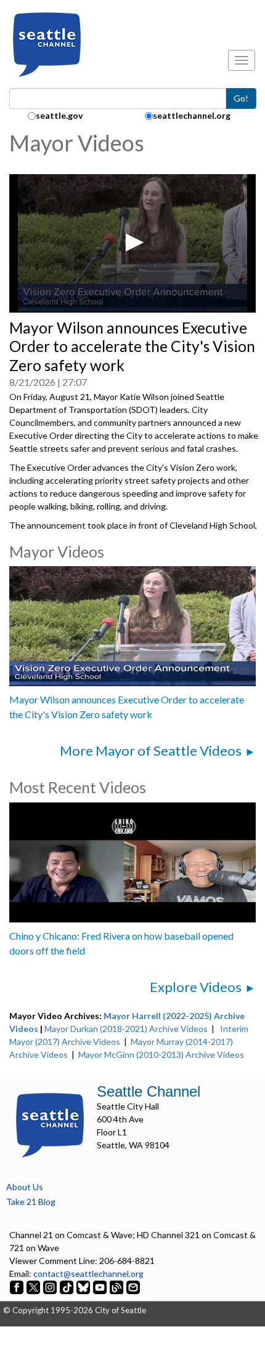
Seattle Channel (148, 1091)
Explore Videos (196, 986)
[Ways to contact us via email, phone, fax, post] (133, 1286)
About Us (24, 1187)
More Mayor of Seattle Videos (151, 750)
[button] (132, 242)
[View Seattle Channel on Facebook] (17, 1286)
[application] (132, 243)
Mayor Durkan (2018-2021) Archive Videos (126, 1028)
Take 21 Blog (30, 1201)
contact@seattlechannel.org (88, 1273)
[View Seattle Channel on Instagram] (51, 1286)
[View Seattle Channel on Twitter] (34, 1286)
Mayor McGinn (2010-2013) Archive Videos (161, 1054)
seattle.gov (59, 115)
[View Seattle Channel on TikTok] (66, 1286)
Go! (241, 98)
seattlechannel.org (191, 115)
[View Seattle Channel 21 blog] (117, 1286)
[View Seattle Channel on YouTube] (100, 1286)
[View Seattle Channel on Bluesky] (83, 1286)
